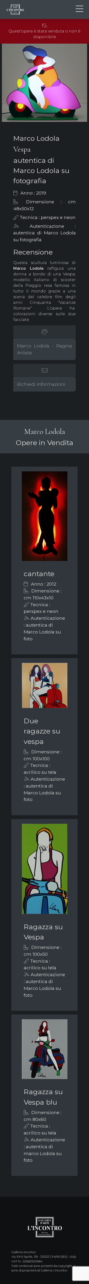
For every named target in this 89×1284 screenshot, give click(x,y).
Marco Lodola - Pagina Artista (44, 349)
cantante (39, 573)
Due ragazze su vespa (42, 731)
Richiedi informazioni (41, 384)
